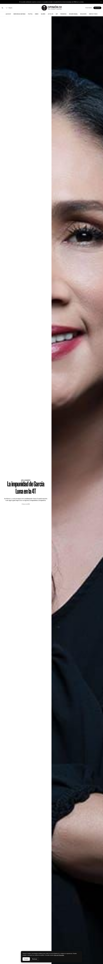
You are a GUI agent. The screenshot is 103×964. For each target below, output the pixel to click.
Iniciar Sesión (88, 7)
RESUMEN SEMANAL (73, 14)
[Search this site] (2, 8)
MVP (57, 14)
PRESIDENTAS (63, 14)
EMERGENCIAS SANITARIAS (19, 14)
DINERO (36, 14)
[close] (101, 2)
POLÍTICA (30, 14)
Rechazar (34, 959)
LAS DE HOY (8, 14)
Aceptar (26, 959)
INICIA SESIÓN (83, 14)
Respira (10, 7)
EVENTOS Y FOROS (93, 14)
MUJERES (43, 14)
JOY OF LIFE (50, 14)
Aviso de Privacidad (59, 955)
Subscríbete (97, 7)
